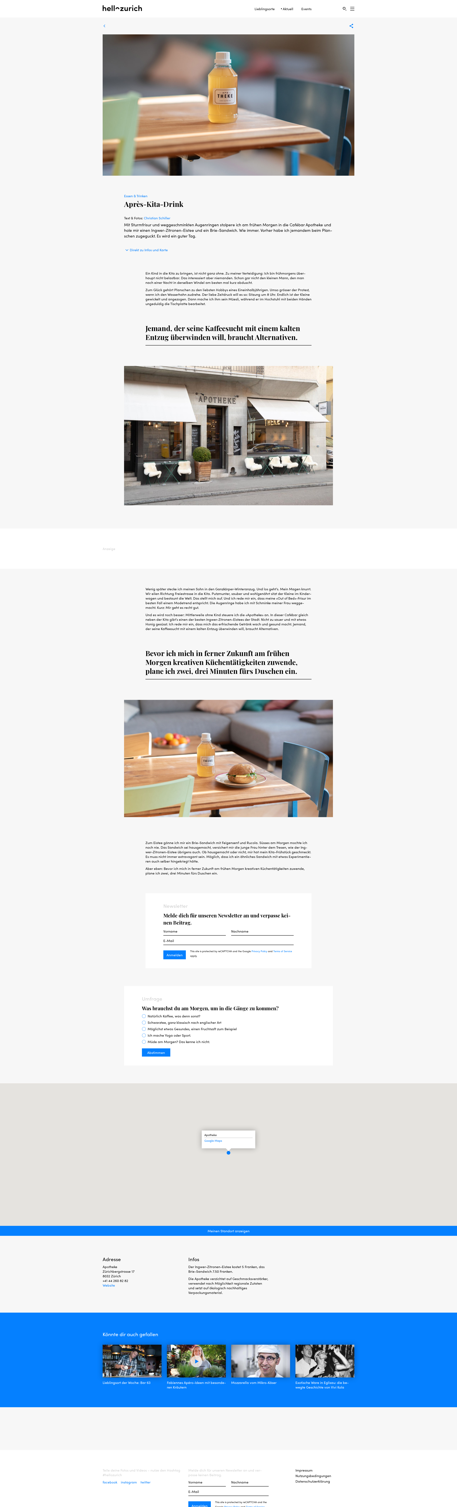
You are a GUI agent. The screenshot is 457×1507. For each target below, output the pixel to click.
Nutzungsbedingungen (313, 1475)
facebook (110, 1482)
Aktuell (288, 9)
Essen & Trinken (135, 195)
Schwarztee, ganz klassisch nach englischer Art (184, 1022)
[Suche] (344, 9)
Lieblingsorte (265, 9)
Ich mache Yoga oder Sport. (169, 1035)
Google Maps (213, 1140)
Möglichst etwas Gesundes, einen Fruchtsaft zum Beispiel (192, 1028)
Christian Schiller (157, 217)
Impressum (304, 1470)
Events (306, 9)
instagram (129, 1482)
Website (109, 1285)
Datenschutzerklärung (312, 1481)
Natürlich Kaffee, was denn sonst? (174, 1016)
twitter (145, 1482)
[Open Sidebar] (352, 9)
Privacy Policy (259, 951)
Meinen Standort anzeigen (229, 1230)
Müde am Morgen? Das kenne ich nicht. (179, 1041)
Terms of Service (282, 951)
